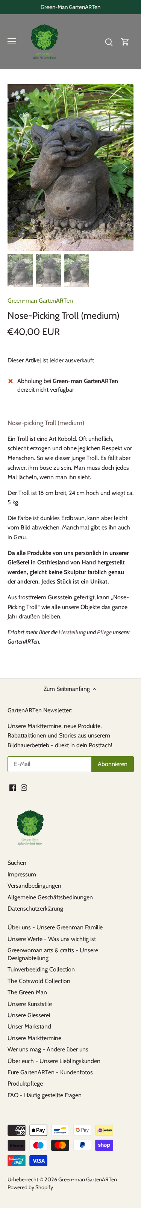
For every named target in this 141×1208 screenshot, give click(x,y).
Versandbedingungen (34, 885)
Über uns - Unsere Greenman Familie (55, 927)
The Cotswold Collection (39, 981)
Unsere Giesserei (29, 1015)
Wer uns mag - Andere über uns (48, 1049)
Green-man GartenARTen (40, 300)
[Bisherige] (17, 167)
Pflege (104, 632)
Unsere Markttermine (34, 1038)
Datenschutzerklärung (35, 908)
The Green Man (27, 992)
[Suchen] (108, 41)
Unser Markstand (29, 1026)
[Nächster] (124, 167)
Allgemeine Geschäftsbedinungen (50, 897)
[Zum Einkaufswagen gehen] (125, 41)
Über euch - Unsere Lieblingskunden (54, 1061)
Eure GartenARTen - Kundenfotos (50, 1072)
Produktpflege (25, 1083)
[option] (70, 167)
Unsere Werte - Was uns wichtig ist (52, 939)
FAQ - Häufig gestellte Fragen (45, 1095)
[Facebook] (12, 787)
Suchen (17, 862)
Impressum (22, 874)
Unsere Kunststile (30, 1003)
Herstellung (72, 632)
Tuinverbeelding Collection (41, 969)
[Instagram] (24, 787)
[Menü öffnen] (12, 41)
